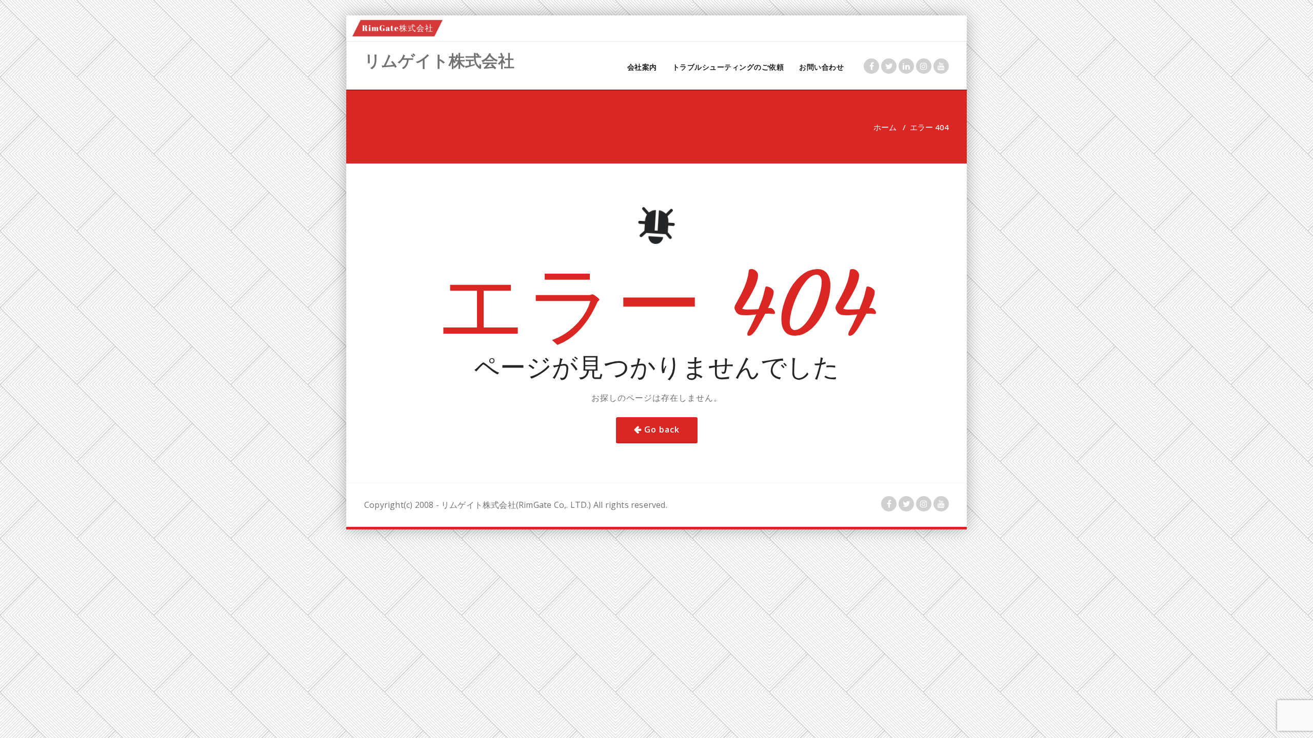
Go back (662, 429)
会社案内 (642, 67)
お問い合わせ (821, 67)
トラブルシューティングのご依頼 (728, 67)
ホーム (885, 127)
